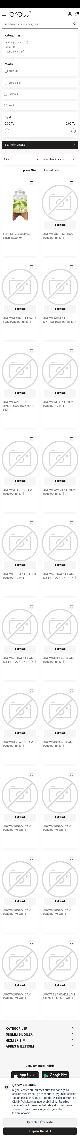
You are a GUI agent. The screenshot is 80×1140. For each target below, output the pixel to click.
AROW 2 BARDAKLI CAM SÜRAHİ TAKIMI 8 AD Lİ (59, 996)
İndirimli (13, 94)
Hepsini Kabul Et (40, 1131)
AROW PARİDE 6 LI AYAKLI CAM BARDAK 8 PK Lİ (18, 406)
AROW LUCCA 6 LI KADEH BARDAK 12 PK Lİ (19, 576)
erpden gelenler (16, 42)
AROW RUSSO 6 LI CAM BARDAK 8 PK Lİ (58, 660)
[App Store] (25, 1076)
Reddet (64, 1101)
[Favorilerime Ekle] (31, 182)
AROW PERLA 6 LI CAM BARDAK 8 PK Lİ (18, 744)
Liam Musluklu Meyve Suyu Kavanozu (17, 236)
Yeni (11, 105)
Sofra (10, 47)
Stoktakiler (14, 82)
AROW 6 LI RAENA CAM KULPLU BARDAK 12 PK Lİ (59, 576)
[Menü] (4, 14)
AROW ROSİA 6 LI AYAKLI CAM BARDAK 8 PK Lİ (19, 320)
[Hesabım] (70, 14)
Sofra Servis (15, 51)
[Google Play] (55, 1076)
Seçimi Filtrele (15, 144)
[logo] (20, 14)
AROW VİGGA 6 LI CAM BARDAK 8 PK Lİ (58, 744)
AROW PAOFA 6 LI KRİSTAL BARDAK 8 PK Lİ (59, 320)
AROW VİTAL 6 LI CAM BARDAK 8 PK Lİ (17, 492)
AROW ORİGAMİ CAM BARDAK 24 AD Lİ (17, 828)
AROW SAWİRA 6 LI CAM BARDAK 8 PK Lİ (59, 492)
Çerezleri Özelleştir (40, 1122)
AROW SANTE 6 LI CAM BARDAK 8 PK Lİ (58, 236)
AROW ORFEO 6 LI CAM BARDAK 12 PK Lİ (58, 404)
